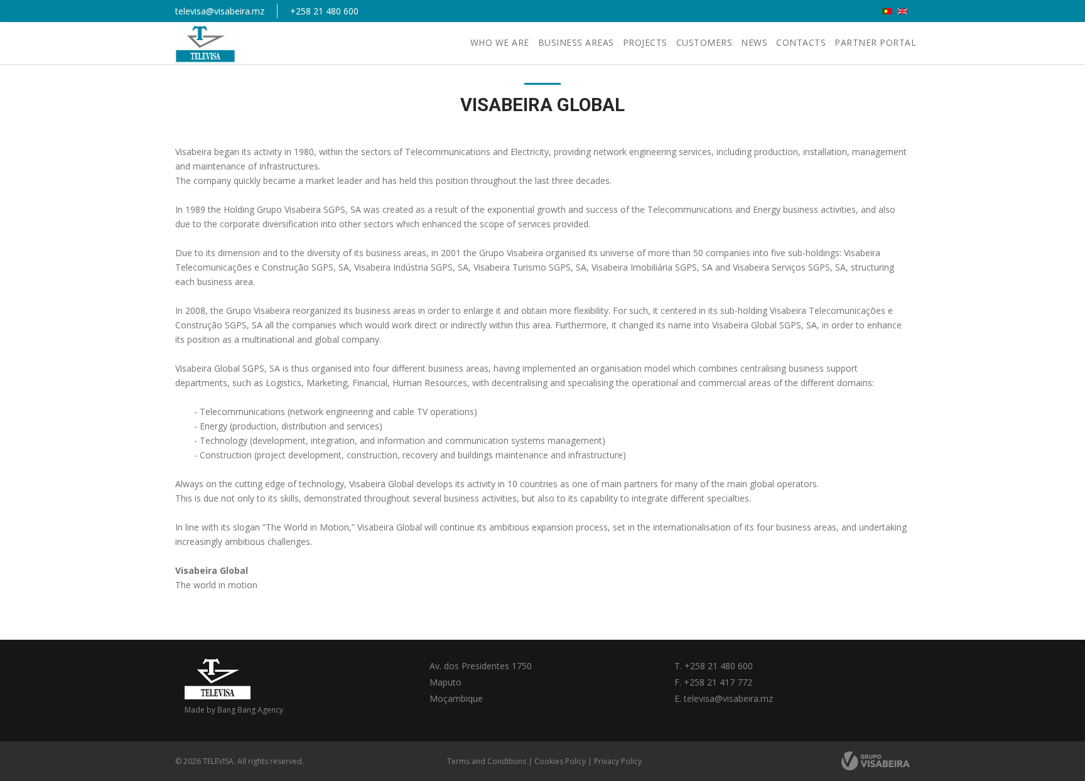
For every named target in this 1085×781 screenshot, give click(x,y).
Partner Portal (875, 42)
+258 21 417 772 (718, 682)
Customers (704, 42)
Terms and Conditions (486, 761)
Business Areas (576, 42)
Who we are (499, 42)
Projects (645, 42)
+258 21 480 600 (324, 11)
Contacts (801, 42)
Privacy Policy (618, 761)
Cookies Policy (560, 761)
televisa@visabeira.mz (219, 11)
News (754, 42)
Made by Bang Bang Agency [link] (234, 709)
